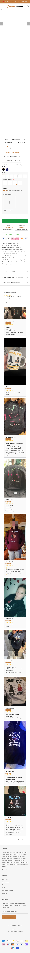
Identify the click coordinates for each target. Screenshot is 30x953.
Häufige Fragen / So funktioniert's (11, 282)
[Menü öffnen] (2, 6)
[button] (18, 839)
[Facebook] (2, 870)
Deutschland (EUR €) (14, 925)
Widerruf (4, 893)
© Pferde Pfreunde (15, 929)
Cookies (4, 885)
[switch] (5, 190)
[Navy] (7, 169)
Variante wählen (7, 149)
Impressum (5, 879)
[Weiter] (28, 23)
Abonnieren (9, 917)
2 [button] (11, 839)
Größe (4, 173)
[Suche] (25, 6)
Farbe (4, 166)
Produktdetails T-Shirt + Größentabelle (12, 277)
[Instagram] (6, 870)
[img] (15, 325)
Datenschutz (5, 882)
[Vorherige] (1, 23)
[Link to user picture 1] (15, 313)
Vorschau (15, 217)
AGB (3, 888)
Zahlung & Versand (7, 890)
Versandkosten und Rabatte (9, 272)
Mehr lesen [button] (9, 834)
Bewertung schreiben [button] (15, 299)
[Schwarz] (3, 169)
